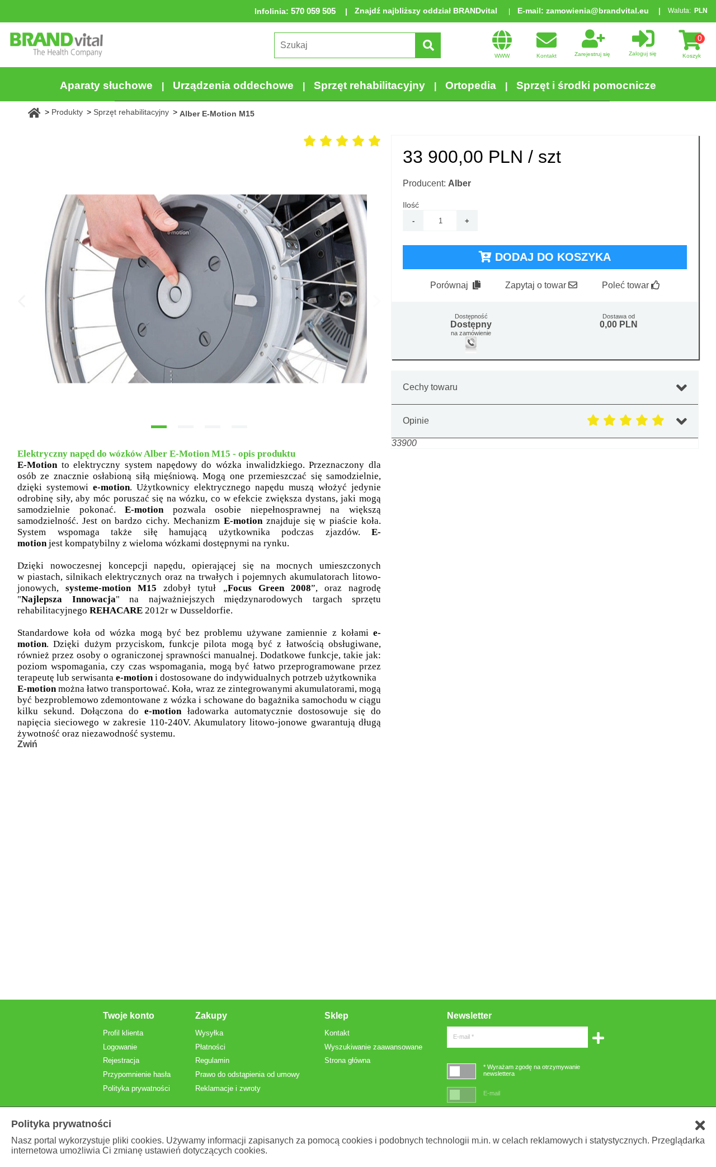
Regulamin (212, 1060)
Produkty (67, 111)
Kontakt (337, 1033)
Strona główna (347, 1060)
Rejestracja (121, 1060)
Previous (21, 300)
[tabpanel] (199, 289)
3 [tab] (212, 426)
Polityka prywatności (136, 1088)
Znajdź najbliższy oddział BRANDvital (426, 10)
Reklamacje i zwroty (228, 1088)
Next (377, 300)
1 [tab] (159, 426)
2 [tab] (186, 426)
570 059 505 (313, 11)
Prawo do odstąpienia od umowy (247, 1074)
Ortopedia (470, 85)
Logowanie (120, 1047)
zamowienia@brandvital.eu (597, 10)
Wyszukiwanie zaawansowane (373, 1047)
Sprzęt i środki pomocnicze (586, 85)
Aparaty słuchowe (106, 85)
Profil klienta (123, 1033)
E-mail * (463, 1036)
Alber (459, 183)
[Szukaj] (428, 45)
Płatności (210, 1047)
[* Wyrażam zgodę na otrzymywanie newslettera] (461, 1071)
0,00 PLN (619, 324)
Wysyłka (209, 1033)
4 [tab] (239, 426)
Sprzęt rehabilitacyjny (369, 85)
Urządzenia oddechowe (233, 85)
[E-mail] (461, 1094)
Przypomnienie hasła (137, 1074)
